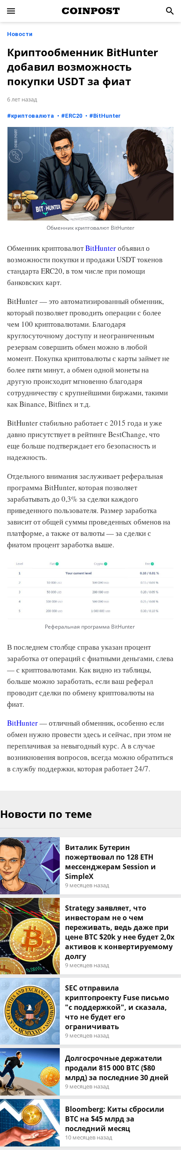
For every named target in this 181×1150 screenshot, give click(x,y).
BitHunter (107, 115)
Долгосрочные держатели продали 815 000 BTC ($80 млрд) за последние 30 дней (117, 1067)
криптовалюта (32, 115)
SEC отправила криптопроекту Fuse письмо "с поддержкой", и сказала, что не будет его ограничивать (117, 1007)
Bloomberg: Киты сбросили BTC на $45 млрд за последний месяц (114, 1118)
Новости (20, 34)
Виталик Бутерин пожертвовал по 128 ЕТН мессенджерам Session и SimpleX (110, 862)
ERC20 (73, 115)
